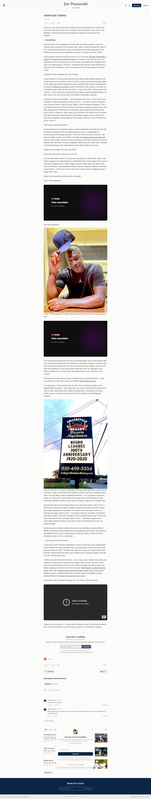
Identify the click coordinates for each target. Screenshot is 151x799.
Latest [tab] (50, 729)
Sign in (145, 5)
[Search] (125, 5)
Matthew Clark (52, 709)
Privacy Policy (88, 759)
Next (101, 671)
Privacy (14, 796)
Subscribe (136, 5)
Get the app (82, 796)
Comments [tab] (48, 684)
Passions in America (61, 87)
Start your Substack (72, 796)
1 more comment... (49, 721)
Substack (133, 796)
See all (47, 772)
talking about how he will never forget (73, 571)
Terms (18, 796)
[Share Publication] (129, 5)
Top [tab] (46, 729)
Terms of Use (84, 758)
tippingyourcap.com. (88, 381)
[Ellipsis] (106, 700)
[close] (92, 729)
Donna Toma (51, 700)
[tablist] (51, 684)
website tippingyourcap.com (94, 137)
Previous (50, 671)
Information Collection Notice (75, 759)
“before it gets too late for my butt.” (72, 576)
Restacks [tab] (55, 684)
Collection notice (25, 796)
